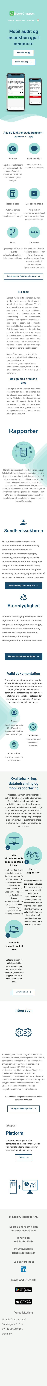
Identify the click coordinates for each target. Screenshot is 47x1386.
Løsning (11, 20)
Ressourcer (20, 20)
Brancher (30, 20)
